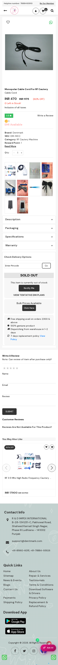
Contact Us (10, 589)
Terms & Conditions (41, 584)
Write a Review (45, 115)
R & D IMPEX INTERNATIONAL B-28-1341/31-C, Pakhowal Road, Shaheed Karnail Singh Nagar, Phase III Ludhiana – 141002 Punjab (31, 526)
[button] (52, 468)
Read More (10, 146)
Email (5, 385)
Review (6, 396)
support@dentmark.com (27, 541)
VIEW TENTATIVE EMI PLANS (29, 295)
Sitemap (8, 575)
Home (6, 571)
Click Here (29, 307)
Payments (9, 597)
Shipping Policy (12, 602)
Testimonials (36, 580)
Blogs (6, 584)
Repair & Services (39, 575)
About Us (34, 571)
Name (5, 373)
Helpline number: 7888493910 (18, 3)
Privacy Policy (37, 597)
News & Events (12, 580)
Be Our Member (47, 3)
